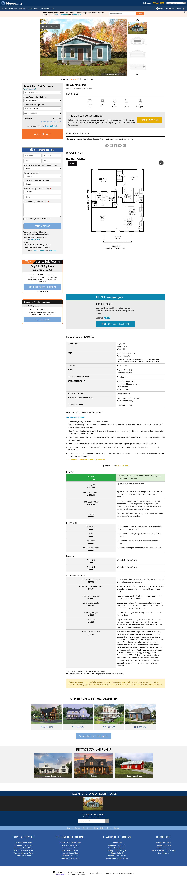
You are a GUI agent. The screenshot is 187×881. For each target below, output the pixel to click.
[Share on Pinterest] (124, 145)
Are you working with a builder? (36, 181)
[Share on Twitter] (120, 145)
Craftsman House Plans (23, 845)
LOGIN (178, 8)
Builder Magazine (163, 848)
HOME (4, 8)
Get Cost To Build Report (42, 287)
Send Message (42, 226)
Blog (96, 828)
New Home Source (163, 842)
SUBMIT (140, 14)
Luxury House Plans (70, 850)
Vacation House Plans (70, 858)
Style (21, 8)
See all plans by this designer (93, 736)
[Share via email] (107, 145)
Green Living (117, 842)
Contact (117, 828)
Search (70, 828)
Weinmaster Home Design (117, 858)
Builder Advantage (163, 845)
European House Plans (23, 848)
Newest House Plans (70, 853)
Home (68, 88)
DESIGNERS (44, 8)
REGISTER (170, 8)
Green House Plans (70, 848)
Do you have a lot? (30, 173)
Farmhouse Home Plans (23, 850)
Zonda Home (163, 853)
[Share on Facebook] (115, 145)
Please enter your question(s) (36, 201)
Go (184, 3)
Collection (32, 8)
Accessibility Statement (125, 873)
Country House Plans (84, 88)
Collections (86, 828)
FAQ (102, 828)
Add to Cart (42, 134)
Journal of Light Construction (164, 850)
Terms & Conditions (61, 15)
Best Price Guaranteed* (51, 122)
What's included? (29, 89)
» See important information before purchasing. (86, 460)
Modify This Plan (150, 120)
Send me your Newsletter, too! (39, 219)
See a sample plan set (75, 417)
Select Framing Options (33, 105)
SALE (54, 8)
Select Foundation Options (35, 97)
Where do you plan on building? (37, 188)
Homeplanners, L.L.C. (116, 845)
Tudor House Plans (23, 855)
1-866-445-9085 (51, 126)
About (108, 828)
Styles (77, 828)
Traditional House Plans (23, 853)
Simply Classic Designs (117, 850)
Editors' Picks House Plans (70, 842)
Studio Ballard (117, 853)
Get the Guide (42, 319)
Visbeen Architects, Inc (117, 855)
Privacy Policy (76, 15)
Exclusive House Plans (70, 845)
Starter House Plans (70, 855)
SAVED (161, 8)
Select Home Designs (117, 848)
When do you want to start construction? (40, 165)
